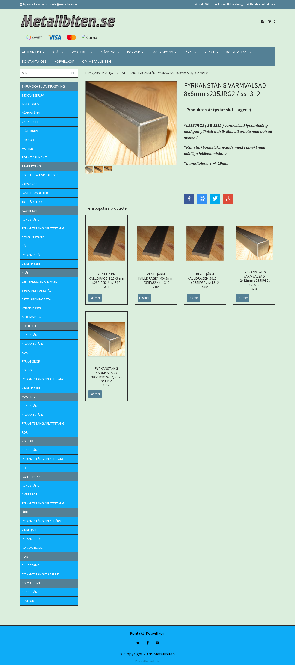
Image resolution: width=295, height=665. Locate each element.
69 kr (205, 286)
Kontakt (137, 633)
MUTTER (27, 148)
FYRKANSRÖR (31, 361)
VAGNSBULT (30, 122)
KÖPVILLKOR (64, 61)
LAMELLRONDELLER (35, 193)
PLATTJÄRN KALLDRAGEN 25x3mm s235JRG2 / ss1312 (106, 278)
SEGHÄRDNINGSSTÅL (36, 290)
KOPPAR (133, 52)
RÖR (25, 246)
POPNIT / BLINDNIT (34, 157)
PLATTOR (28, 601)
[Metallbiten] (67, 21)
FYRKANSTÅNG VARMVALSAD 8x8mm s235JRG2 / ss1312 (174, 73)
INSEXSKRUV (30, 104)
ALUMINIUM (31, 52)
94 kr (156, 286)
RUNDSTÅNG (31, 219)
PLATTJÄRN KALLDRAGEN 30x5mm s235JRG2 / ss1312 (205, 278)
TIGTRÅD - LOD (32, 202)
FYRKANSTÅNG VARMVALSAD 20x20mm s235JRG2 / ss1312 (106, 374)
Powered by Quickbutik (147, 661)
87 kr (254, 288)
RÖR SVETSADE (32, 547)
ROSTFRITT (80, 52)
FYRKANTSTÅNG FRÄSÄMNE (40, 574)
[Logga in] (264, 21)
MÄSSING (108, 52)
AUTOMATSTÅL (32, 317)
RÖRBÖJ (27, 370)
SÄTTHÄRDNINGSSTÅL (37, 299)
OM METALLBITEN (96, 61)
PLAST (210, 52)
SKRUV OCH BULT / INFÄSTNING (43, 86)
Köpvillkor (155, 633)
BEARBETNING (31, 166)
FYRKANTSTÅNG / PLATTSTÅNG (43, 228)
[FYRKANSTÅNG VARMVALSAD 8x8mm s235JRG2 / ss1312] (131, 123)
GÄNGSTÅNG (31, 113)
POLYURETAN (236, 52)
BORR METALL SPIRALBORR (40, 175)
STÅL (56, 52)
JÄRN (188, 52)
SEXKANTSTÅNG (33, 237)
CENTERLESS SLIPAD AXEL (39, 281)
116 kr (106, 385)
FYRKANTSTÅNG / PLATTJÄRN (41, 521)
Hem (89, 73)
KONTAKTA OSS (34, 61)
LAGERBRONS (162, 52)
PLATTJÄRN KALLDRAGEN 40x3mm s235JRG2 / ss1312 (155, 278)
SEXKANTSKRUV (33, 95)
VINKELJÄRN (30, 530)
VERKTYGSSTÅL (32, 308)
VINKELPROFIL (31, 264)
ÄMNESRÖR (30, 494)
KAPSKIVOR (30, 184)
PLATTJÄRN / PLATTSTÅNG (120, 73)
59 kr (106, 286)
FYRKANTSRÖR (32, 255)
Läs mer (95, 298)
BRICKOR (28, 140)
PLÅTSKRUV (30, 131)
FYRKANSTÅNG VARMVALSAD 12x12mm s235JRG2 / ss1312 (254, 278)
